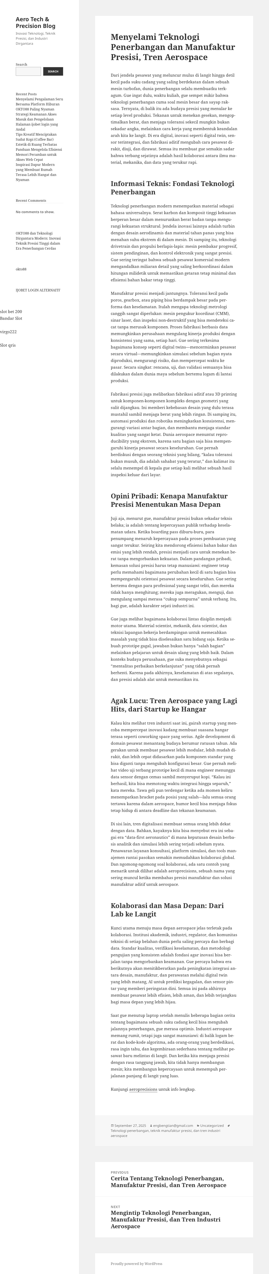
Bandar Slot (11, 318)
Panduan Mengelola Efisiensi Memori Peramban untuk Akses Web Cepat (39, 154)
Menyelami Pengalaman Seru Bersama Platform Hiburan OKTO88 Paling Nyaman (39, 104)
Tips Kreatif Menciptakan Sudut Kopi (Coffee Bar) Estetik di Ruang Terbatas (36, 139)
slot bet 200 (11, 311)
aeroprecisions (143, 1089)
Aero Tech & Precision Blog (35, 22)
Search (21, 64)
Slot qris (8, 345)
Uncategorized (212, 1125)
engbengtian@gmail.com (173, 1125)
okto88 (21, 269)
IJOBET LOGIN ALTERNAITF (38, 290)
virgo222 (8, 331)
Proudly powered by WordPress (136, 1263)
